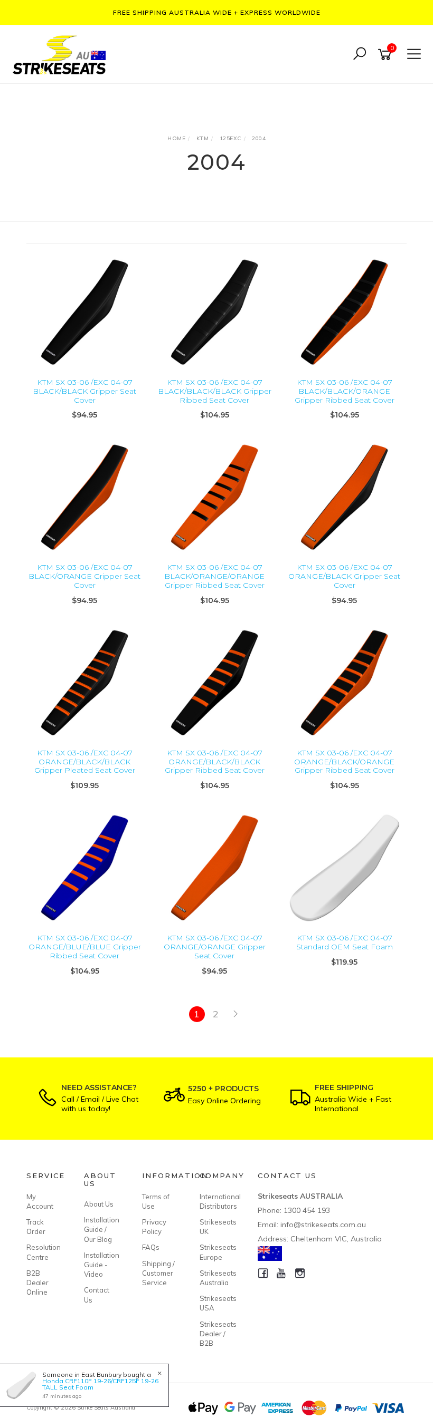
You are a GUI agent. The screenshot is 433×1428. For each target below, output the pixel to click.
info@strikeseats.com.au (323, 1224)
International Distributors (216, 1201)
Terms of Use (156, 1201)
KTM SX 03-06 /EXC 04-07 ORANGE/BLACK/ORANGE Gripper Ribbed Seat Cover (344, 761)
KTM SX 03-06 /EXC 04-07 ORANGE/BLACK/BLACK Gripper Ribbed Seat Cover (215, 761)
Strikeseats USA (216, 1303)
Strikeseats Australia (216, 1278)
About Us (99, 1204)
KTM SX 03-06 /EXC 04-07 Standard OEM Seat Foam (344, 942)
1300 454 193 (307, 1210)
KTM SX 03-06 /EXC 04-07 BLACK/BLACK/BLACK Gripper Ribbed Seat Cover (214, 391)
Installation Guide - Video (101, 1264)
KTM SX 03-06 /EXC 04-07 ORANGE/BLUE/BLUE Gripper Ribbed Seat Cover (85, 946)
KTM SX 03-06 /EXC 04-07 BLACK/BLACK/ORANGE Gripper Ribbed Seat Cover (344, 391)
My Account (39, 1201)
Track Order (35, 1227)
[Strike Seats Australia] (62, 53)
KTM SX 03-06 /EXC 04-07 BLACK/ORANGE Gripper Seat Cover (84, 576)
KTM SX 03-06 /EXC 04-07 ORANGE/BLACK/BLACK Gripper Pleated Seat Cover (84, 761)
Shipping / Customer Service (158, 1273)
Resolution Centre (43, 1252)
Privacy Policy (154, 1227)
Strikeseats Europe (216, 1252)
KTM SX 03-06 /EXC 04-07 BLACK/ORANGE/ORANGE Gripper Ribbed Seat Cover (214, 576)
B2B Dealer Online (37, 1282)
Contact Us (96, 1295)
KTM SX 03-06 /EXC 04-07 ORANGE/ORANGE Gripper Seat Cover (215, 946)
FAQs (150, 1247)
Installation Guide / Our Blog (101, 1229)
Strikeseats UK (216, 1227)
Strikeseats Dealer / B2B (216, 1333)
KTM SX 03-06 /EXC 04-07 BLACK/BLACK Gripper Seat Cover (84, 391)
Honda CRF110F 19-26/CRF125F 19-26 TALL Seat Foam (100, 1384)
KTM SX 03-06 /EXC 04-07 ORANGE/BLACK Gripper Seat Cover (344, 576)
